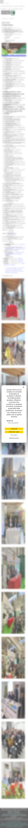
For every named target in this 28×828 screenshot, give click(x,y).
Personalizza (14, 435)
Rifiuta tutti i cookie (14, 432)
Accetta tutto (14, 428)
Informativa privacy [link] (14, 438)
